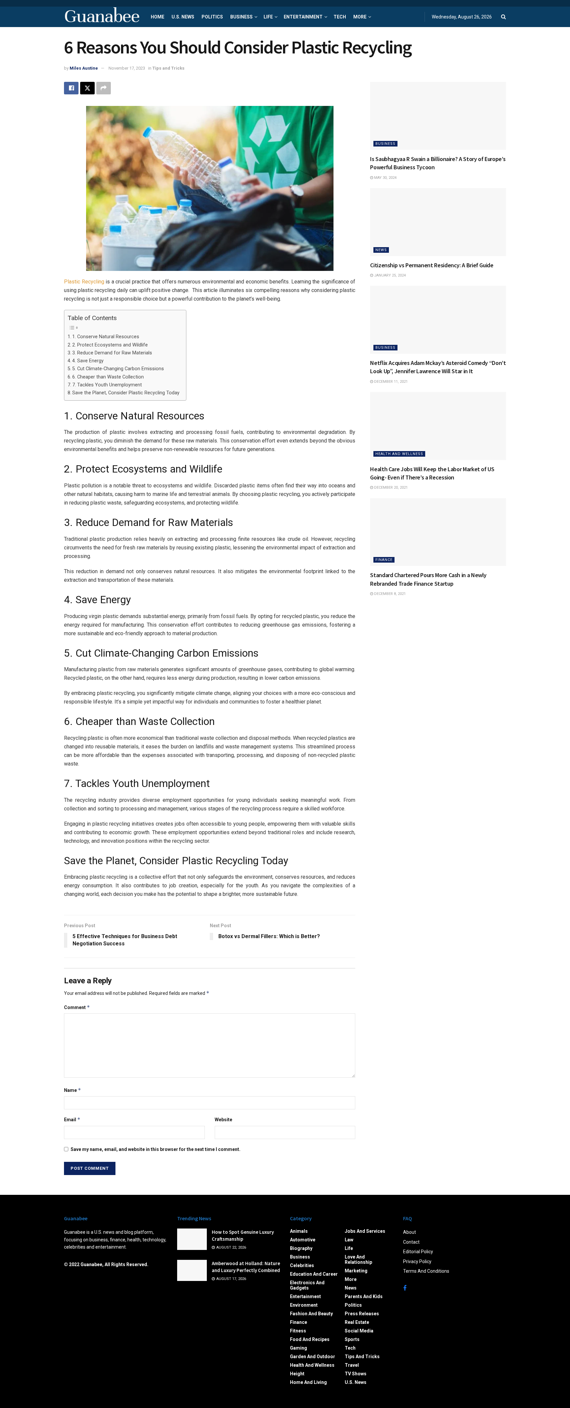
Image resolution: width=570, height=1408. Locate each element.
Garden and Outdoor (312, 1356)
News (381, 250)
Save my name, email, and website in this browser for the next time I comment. (155, 1149)
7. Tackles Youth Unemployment (107, 385)
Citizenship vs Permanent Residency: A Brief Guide (431, 265)
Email (72, 1119)
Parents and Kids (364, 1296)
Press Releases (362, 1313)
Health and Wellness (399, 454)
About (409, 1232)
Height (297, 1373)
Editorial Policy (418, 1251)
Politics (212, 16)
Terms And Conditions (426, 1271)
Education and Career (314, 1274)
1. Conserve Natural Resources (105, 337)
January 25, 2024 (389, 275)
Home (157, 16)
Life (268, 16)
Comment (77, 1007)
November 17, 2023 (127, 68)
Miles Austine (84, 68)
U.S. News (183, 16)
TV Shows (355, 1373)
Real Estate (357, 1322)
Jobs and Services (365, 1231)
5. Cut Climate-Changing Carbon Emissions (118, 369)
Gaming (298, 1348)
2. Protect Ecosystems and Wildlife (110, 345)
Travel (352, 1365)
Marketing (356, 1270)
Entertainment (303, 16)
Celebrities (302, 1265)
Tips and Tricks (168, 68)
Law (349, 1239)
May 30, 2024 (384, 178)
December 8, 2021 (389, 594)
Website (223, 1119)
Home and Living (308, 1382)
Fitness (298, 1330)
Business (241, 16)
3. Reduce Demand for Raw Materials (112, 353)
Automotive (302, 1239)
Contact (411, 1242)
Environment (304, 1305)
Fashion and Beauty (311, 1313)
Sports (352, 1339)
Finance (384, 560)
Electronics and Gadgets (307, 1285)
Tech (339, 16)
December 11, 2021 (390, 381)
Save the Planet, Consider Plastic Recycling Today (125, 393)
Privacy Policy (417, 1261)
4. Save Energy (88, 361)
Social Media (359, 1330)
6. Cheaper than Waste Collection (108, 377)
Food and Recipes (310, 1339)
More (359, 16)
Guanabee (101, 16)
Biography (301, 1248)
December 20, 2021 (390, 487)
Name (72, 1090)
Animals (299, 1231)
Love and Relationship (358, 1259)
